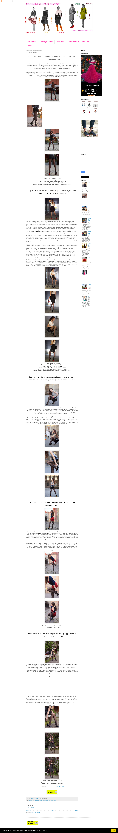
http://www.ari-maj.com (57, 786)
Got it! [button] (113, 830)
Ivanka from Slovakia (89, 208)
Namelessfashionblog (89, 195)
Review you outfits (46, 42)
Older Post (76, 810)
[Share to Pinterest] (46, 798)
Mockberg (49, 182)
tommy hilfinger (51, 800)
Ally (88, 296)
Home (52, 810)
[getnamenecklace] (91, 96)
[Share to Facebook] (45, 798)
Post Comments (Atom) (35, 812)
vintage (55, 800)
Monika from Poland (89, 258)
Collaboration (31, 42)
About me (85, 42)
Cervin (59, 180)
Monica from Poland (89, 244)
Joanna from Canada (89, 220)
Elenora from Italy (89, 271)
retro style (44, 800)
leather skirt (40, 800)
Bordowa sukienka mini (44, 533)
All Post (29, 45)
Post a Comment (31, 807)
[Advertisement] (52, 686)
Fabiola (64, 181)
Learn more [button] (44, 830)
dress (33, 800)
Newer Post (28, 810)
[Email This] (41, 798)
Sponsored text (73, 42)
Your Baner (60, 42)
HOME (89, 182)
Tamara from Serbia (89, 232)
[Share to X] (43, 798)
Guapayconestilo (89, 285)
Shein (57, 177)
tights (47, 800)
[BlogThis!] (42, 798)
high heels (36, 800)
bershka (30, 800)
